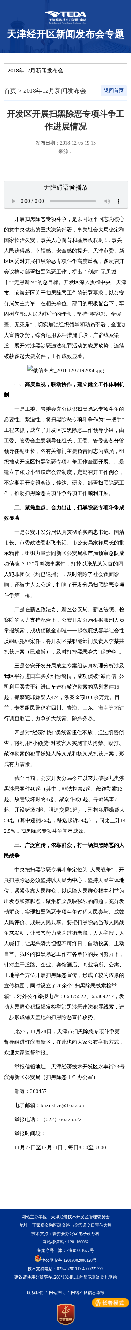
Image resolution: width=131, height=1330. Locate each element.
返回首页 (114, 90)
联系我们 (35, 1292)
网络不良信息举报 (87, 1292)
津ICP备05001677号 (76, 1250)
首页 (10, 90)
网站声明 (57, 1292)
